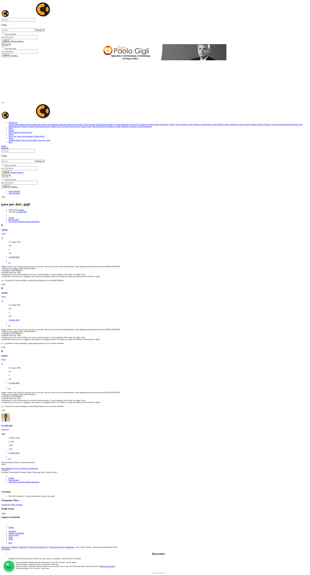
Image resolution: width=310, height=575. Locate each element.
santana (21, 210)
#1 (9, 263)
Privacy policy (14, 535)
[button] (2, 102)
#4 (9, 459)
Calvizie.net (5, 505)
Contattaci (12, 531)
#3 (9, 389)
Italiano (11, 527)
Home (11, 539)
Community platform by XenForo (24, 547)
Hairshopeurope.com (107, 566)
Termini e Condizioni (16, 533)
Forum (13, 505)
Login (3, 513)
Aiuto (11, 537)
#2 (9, 326)
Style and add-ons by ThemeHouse (61, 547)
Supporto (19, 505)
